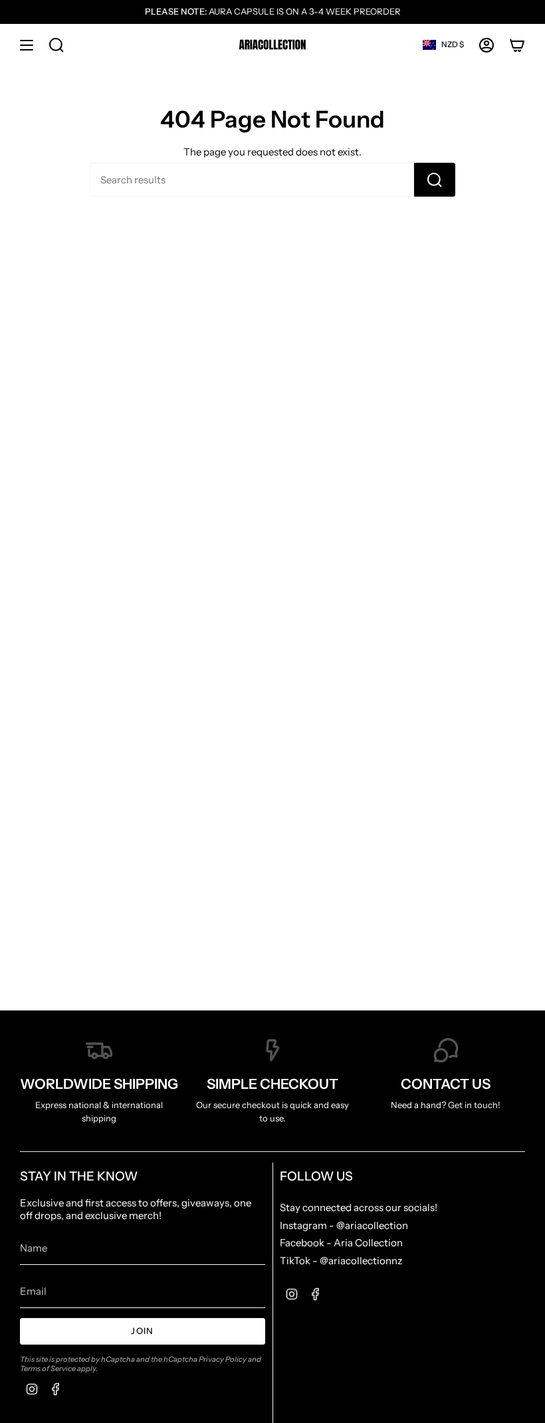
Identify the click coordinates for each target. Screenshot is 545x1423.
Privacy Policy (223, 1359)
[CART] (517, 45)
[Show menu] (26, 45)
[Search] (434, 180)
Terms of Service (48, 1368)
